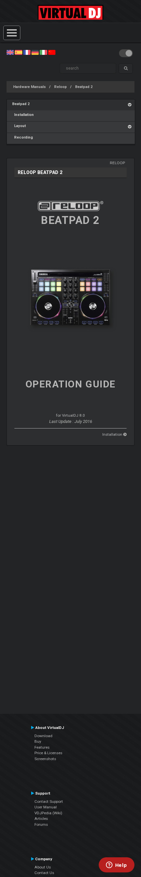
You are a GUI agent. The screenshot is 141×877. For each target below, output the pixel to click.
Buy (37, 741)
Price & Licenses (48, 753)
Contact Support (48, 801)
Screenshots (45, 758)
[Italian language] (43, 52)
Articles (41, 818)
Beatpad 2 (83, 87)
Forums (41, 824)
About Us (42, 867)
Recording (22, 137)
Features (42, 747)
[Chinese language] (51, 52)
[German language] (35, 52)
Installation (23, 115)
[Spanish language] (18, 52)
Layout (19, 126)
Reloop (60, 87)
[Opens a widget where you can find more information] (116, 865)
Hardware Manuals (29, 87)
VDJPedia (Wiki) (48, 813)
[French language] (26, 52)
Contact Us (44, 872)
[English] (10, 52)
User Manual (45, 807)
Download (43, 736)
